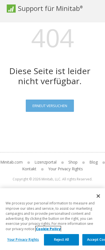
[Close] (98, 196)
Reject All (61, 239)
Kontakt (29, 168)
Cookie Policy (48, 229)
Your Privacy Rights (23, 239)
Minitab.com (11, 162)
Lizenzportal (45, 162)
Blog (93, 162)
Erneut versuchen (49, 105)
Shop (73, 162)
